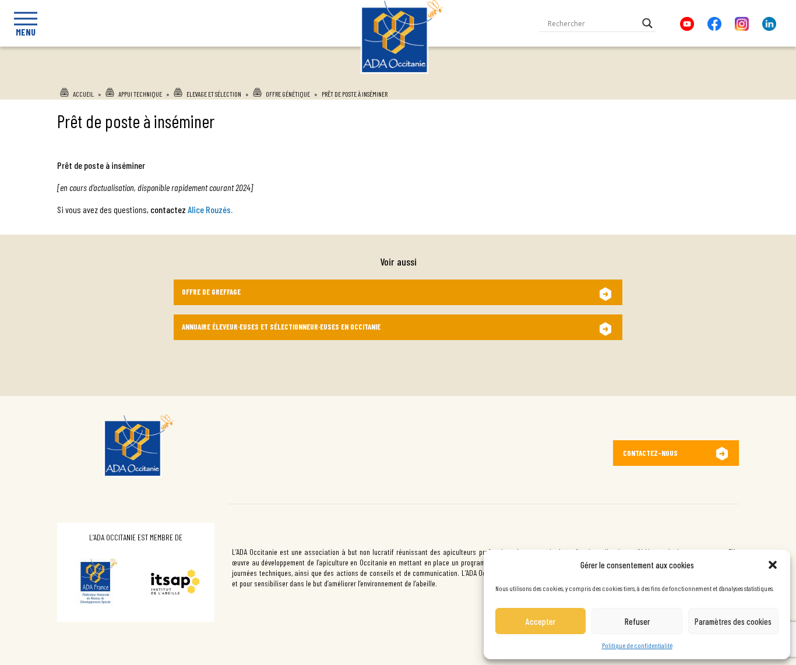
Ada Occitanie (398, 77)
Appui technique (140, 94)
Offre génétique (288, 94)
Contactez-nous (650, 453)
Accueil (83, 94)
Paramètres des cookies (733, 621)
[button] (773, 565)
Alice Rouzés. (210, 209)
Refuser (637, 621)
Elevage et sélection (213, 94)
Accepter (540, 621)
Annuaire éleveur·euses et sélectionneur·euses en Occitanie (281, 326)
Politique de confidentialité (637, 645)
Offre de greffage (211, 291)
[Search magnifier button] (647, 23)
